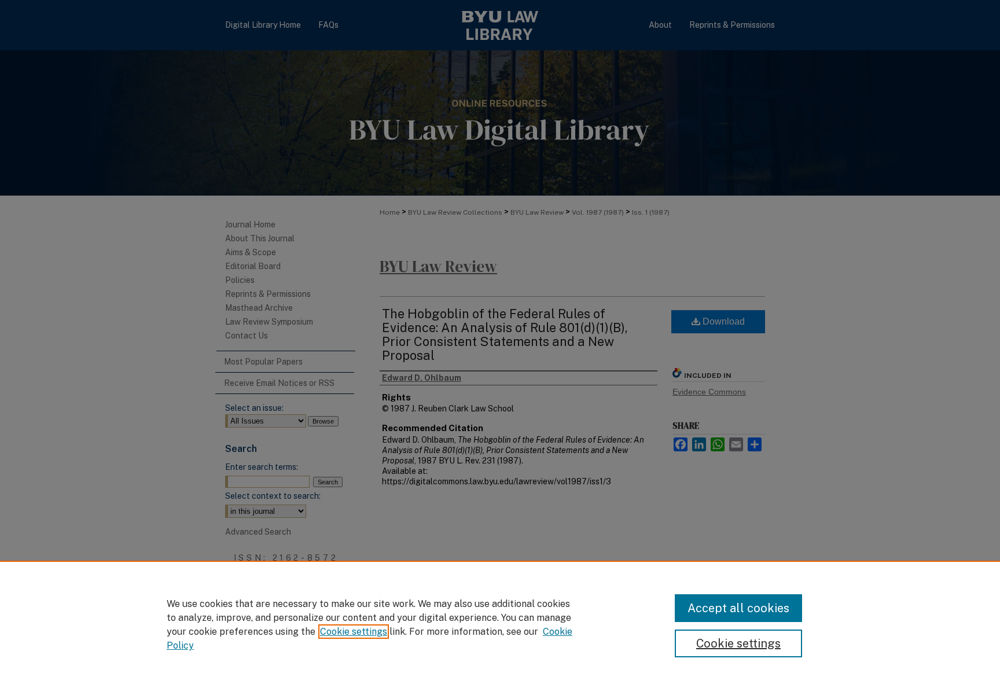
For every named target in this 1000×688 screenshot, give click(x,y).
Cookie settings (353, 631)
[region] (500, 624)
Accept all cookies (738, 608)
